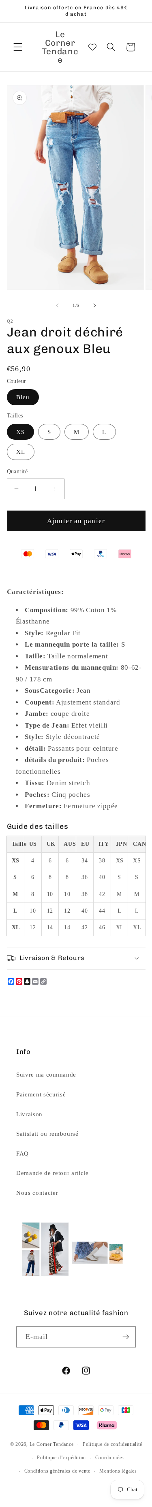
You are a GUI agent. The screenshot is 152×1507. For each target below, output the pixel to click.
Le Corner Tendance (52, 1444)
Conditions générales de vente (57, 1471)
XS (20, 431)
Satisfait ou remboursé (47, 1133)
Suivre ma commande (46, 1074)
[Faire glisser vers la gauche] (57, 305)
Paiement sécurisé (41, 1094)
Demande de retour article (52, 1172)
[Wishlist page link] (92, 47)
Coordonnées (109, 1457)
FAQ (22, 1153)
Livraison (29, 1114)
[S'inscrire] (125, 1336)
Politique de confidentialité (112, 1444)
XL (20, 451)
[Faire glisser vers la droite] (95, 305)
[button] (18, 47)
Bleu (23, 397)
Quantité (17, 471)
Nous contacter (37, 1192)
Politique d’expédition (61, 1457)
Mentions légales (118, 1471)
